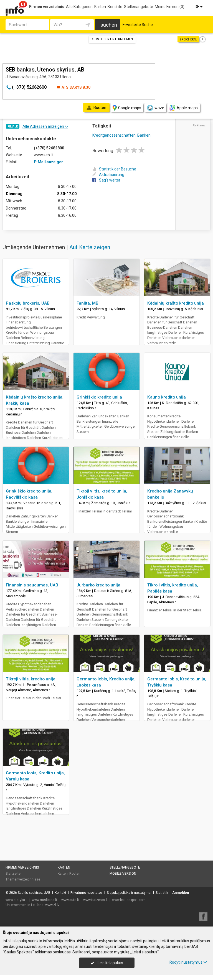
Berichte (115, 6)
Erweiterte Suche (138, 24)
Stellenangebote (138, 6)
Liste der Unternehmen (114, 39)
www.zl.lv (52, 905)
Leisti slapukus (110, 963)
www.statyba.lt (17, 900)
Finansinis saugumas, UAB (32, 585)
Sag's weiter (109, 180)
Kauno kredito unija (166, 397)
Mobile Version (123, 874)
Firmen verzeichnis (46, 6)
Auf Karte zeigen (89, 247)
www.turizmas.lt (95, 900)
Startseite (13, 874)
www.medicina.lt (44, 900)
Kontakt (60, 893)
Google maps (129, 108)
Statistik (162, 893)
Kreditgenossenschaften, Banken (121, 135)
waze (159, 108)
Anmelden (180, 893)
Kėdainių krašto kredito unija (175, 303)
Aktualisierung (111, 174)
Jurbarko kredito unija (98, 585)
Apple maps (187, 108)
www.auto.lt (70, 900)
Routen (74, 874)
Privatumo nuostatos (86, 893)
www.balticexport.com (129, 900)
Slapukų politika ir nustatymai (129, 893)
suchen (108, 25)
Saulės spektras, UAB (34, 893)
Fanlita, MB (87, 303)
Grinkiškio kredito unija (99, 397)
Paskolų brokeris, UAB (28, 303)
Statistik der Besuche (117, 169)
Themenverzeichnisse (23, 879)
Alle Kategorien (79, 6)
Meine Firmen (169, 6)
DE (197, 6)
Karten (100, 6)
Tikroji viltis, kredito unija (30, 679)
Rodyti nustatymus (185, 962)
